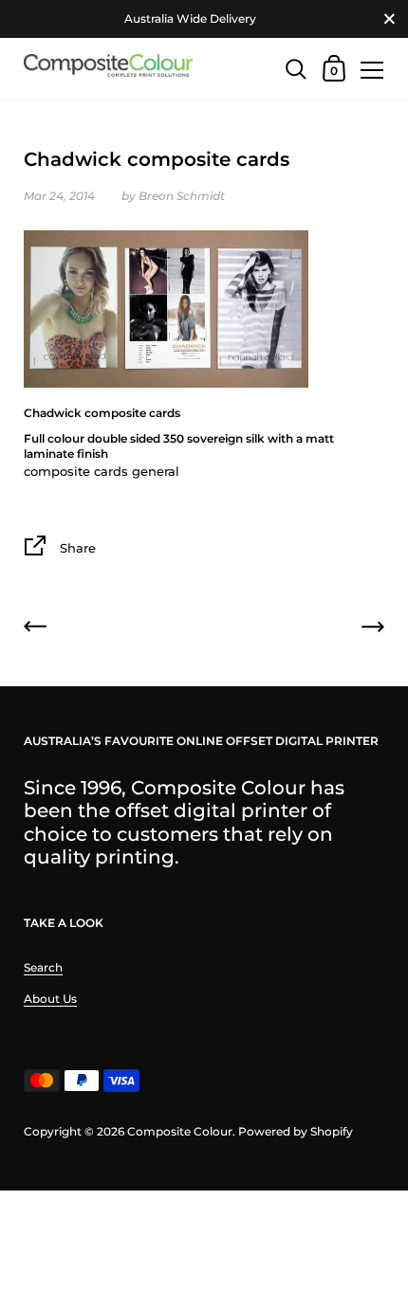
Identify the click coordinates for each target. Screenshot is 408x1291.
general (155, 471)
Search (43, 967)
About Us (50, 998)
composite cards (76, 471)
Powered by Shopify (295, 1131)
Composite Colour (179, 1131)
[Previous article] (35, 629)
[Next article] (373, 629)
